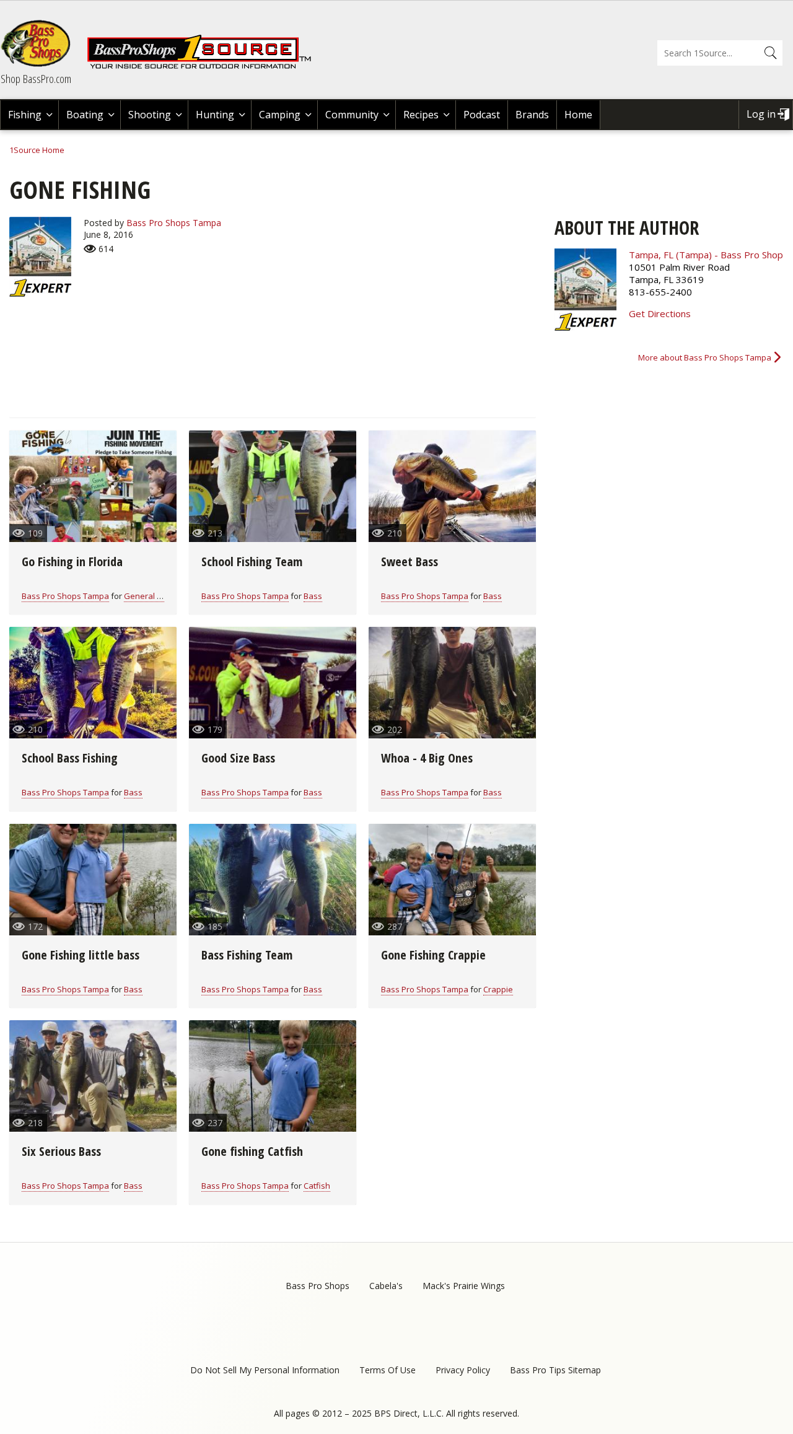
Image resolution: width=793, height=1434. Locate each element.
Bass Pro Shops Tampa (173, 223)
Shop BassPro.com (36, 79)
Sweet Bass (409, 561)
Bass (313, 595)
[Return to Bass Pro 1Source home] (204, 66)
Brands (532, 114)
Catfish (317, 1185)
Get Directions (660, 313)
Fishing (25, 114)
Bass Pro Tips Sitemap (555, 1370)
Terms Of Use (387, 1370)
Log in (761, 114)
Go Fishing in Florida (72, 561)
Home (578, 114)
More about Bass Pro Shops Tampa (704, 357)
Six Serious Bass (61, 1151)
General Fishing (153, 595)
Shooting (149, 114)
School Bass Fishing (70, 758)
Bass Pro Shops (317, 1286)
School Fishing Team (251, 561)
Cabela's (386, 1286)
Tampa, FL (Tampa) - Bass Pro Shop (706, 254)
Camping (279, 114)
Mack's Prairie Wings (464, 1286)
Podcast (481, 114)
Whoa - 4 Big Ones (427, 758)
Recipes (421, 114)
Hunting (215, 114)
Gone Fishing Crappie (433, 955)
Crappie (498, 989)
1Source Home (36, 149)
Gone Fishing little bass (80, 955)
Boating (84, 114)
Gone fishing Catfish (252, 1151)
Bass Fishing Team (246, 955)
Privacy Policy (463, 1370)
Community (352, 114)
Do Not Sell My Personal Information (265, 1370)
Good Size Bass (238, 758)
